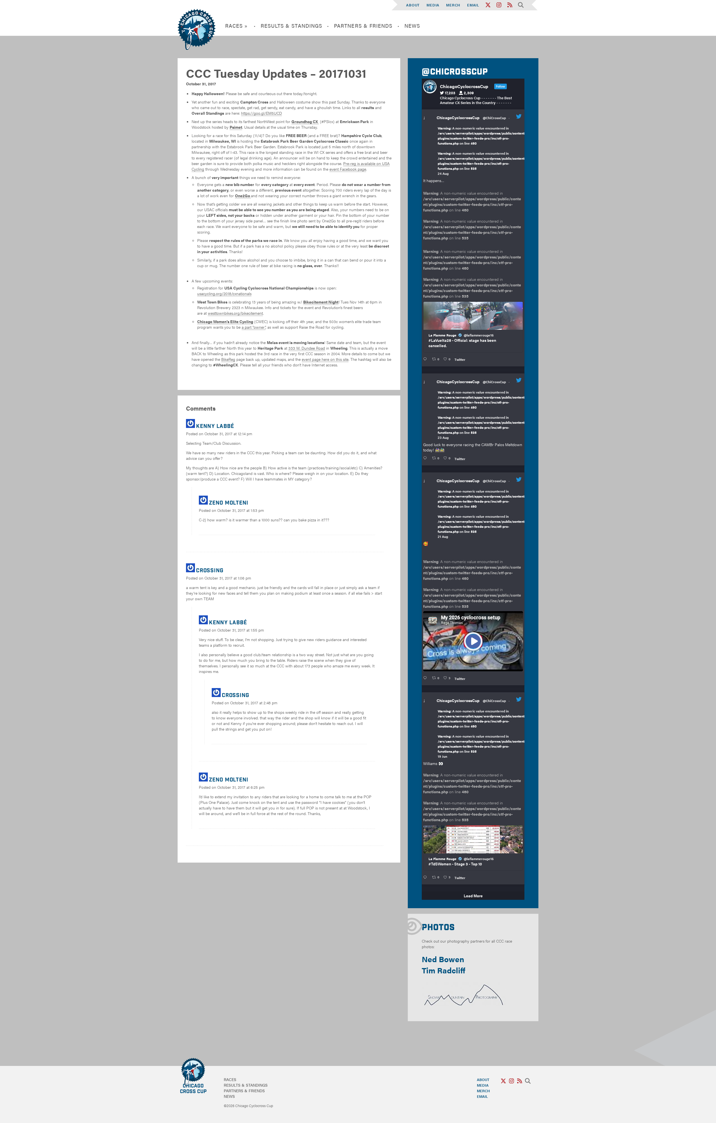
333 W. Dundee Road (306, 348)
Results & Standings (291, 26)
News (412, 26)
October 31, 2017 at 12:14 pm (228, 433)
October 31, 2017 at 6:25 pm (241, 787)
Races (230, 1079)
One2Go (243, 195)
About (413, 5)
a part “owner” (253, 327)
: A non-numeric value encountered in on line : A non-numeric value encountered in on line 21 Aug (482, 514)
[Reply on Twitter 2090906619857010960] (426, 678)
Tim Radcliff (443, 970)
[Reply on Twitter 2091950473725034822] (426, 359)
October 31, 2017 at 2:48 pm (253, 702)
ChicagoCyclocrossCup (458, 117)
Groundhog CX (305, 121)
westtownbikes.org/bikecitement (235, 313)
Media (433, 5)
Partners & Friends (363, 26)
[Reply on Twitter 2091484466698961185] (426, 458)
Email (473, 5)
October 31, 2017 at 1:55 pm (240, 630)
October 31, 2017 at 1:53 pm (240, 510)
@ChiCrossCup (494, 117)
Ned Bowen (443, 958)
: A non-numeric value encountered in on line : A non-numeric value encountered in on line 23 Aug (482, 415)
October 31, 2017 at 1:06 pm (227, 578)
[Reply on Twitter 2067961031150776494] (426, 877)
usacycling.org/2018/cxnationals (224, 293)
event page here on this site (325, 359)
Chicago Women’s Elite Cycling (225, 321)
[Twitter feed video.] (473, 641)
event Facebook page (347, 169)
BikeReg (228, 359)
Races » (236, 26)
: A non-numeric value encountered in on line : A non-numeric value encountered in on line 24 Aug (482, 151)
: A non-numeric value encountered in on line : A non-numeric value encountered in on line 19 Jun (482, 733)
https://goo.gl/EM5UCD (261, 113)
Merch (453, 5)
